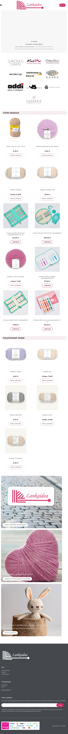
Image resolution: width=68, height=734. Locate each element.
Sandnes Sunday (15, 371)
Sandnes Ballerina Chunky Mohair (47, 146)
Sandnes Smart (47, 415)
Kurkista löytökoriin (10, 633)
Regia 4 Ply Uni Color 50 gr (15, 146)
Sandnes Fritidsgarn (15, 458)
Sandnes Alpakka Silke (47, 190)
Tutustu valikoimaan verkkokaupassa (15, 525)
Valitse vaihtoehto (15, 155)
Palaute (3, 672)
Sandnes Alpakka (15, 190)
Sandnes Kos (47, 371)
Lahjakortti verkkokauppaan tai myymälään (17, 579)
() (64, 5)
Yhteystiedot (5, 674)
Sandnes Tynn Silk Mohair (15, 276)
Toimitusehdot (5, 670)
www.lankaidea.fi (6, 690)
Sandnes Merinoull (16, 415)
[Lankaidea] (30, 5)
